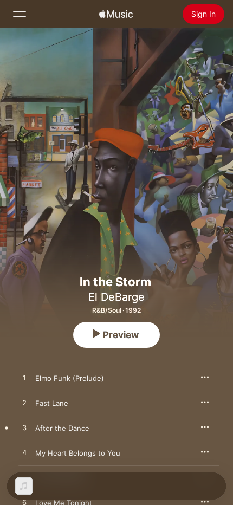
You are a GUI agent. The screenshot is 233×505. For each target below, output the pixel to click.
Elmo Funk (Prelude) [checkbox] (69, 378)
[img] (116, 14)
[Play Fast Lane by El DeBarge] (24, 403)
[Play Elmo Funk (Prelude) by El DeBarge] (24, 378)
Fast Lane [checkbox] (51, 403)
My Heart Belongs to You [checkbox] (77, 453)
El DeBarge (116, 296)
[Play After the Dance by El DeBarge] (24, 428)
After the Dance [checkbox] (62, 428)
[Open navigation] (19, 14)
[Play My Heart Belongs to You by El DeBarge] (24, 453)
